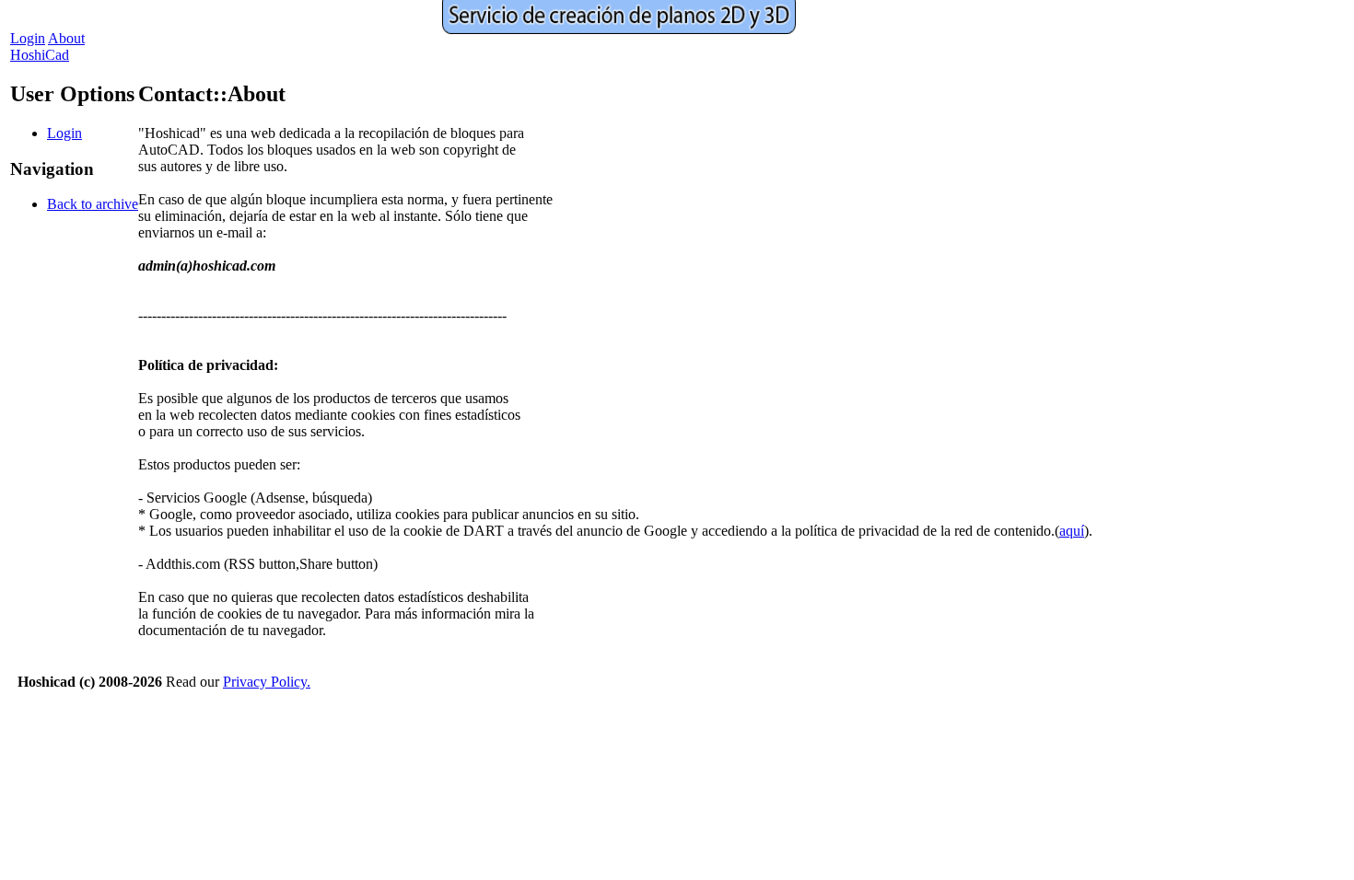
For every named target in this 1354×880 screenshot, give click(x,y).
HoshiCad (39, 55)
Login (27, 38)
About (66, 38)
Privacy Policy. (266, 681)
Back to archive (92, 204)
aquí (1071, 530)
